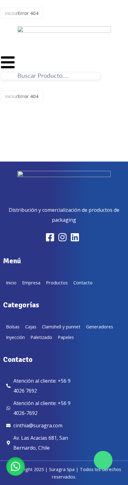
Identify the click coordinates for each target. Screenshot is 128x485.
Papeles (66, 337)
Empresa (31, 282)
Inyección (15, 337)
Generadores (99, 326)
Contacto (83, 282)
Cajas (30, 326)
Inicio (10, 13)
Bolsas (13, 326)
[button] (15, 466)
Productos (57, 282)
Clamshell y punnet (61, 326)
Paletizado (41, 337)
